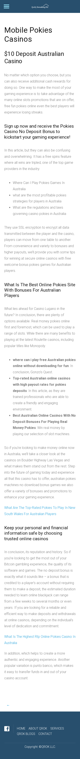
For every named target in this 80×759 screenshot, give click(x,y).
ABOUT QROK (38, 728)
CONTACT (45, 734)
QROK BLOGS (26, 734)
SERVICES (57, 728)
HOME (21, 728)
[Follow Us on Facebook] (6, 728)
